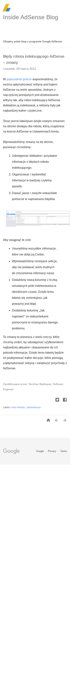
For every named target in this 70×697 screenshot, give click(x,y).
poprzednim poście (19, 79)
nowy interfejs (18, 407)
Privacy (52, 451)
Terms (63, 451)
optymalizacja (34, 407)
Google (40, 451)
